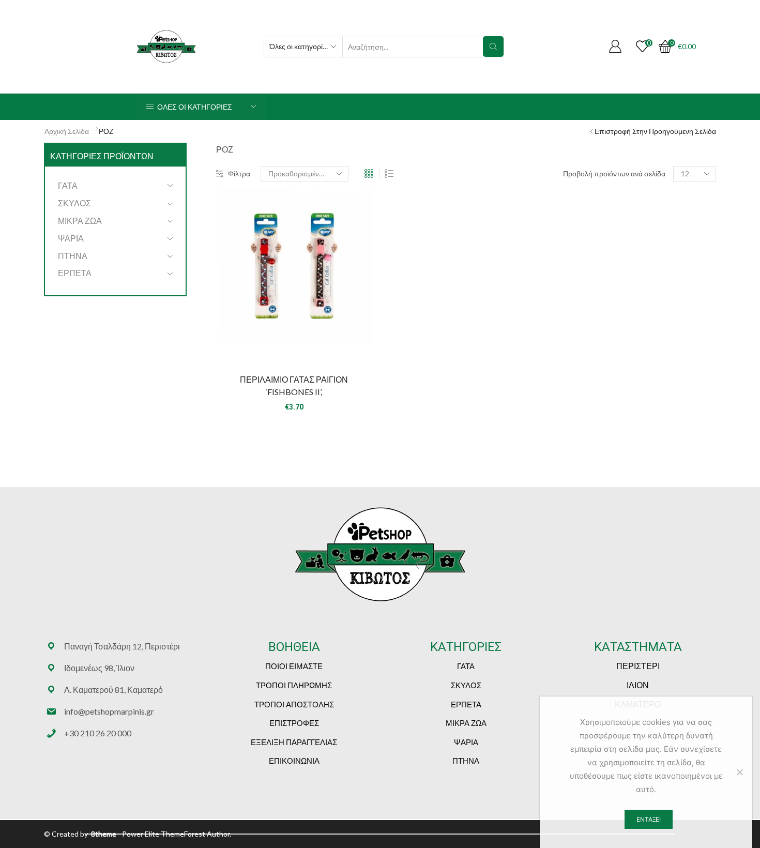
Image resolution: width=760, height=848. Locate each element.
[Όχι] (739, 772)
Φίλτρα (239, 173)
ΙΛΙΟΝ (638, 685)
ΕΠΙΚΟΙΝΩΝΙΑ (294, 760)
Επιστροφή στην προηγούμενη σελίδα (655, 131)
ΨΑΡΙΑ (71, 238)
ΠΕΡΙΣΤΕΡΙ (638, 666)
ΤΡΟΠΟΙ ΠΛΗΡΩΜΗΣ (294, 685)
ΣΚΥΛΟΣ (74, 203)
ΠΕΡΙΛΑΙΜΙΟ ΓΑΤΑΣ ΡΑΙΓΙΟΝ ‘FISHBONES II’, (294, 385)
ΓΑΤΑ (68, 185)
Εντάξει (648, 819)
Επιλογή (294, 347)
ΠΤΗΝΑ (72, 256)
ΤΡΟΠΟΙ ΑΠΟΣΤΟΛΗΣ (294, 704)
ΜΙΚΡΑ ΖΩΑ (80, 220)
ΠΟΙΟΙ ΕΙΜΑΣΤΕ (294, 666)
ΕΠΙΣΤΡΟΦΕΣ (294, 723)
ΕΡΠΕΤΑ (75, 273)
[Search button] (493, 46)
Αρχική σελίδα (66, 131)
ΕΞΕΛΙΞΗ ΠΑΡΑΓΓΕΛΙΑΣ (294, 742)
